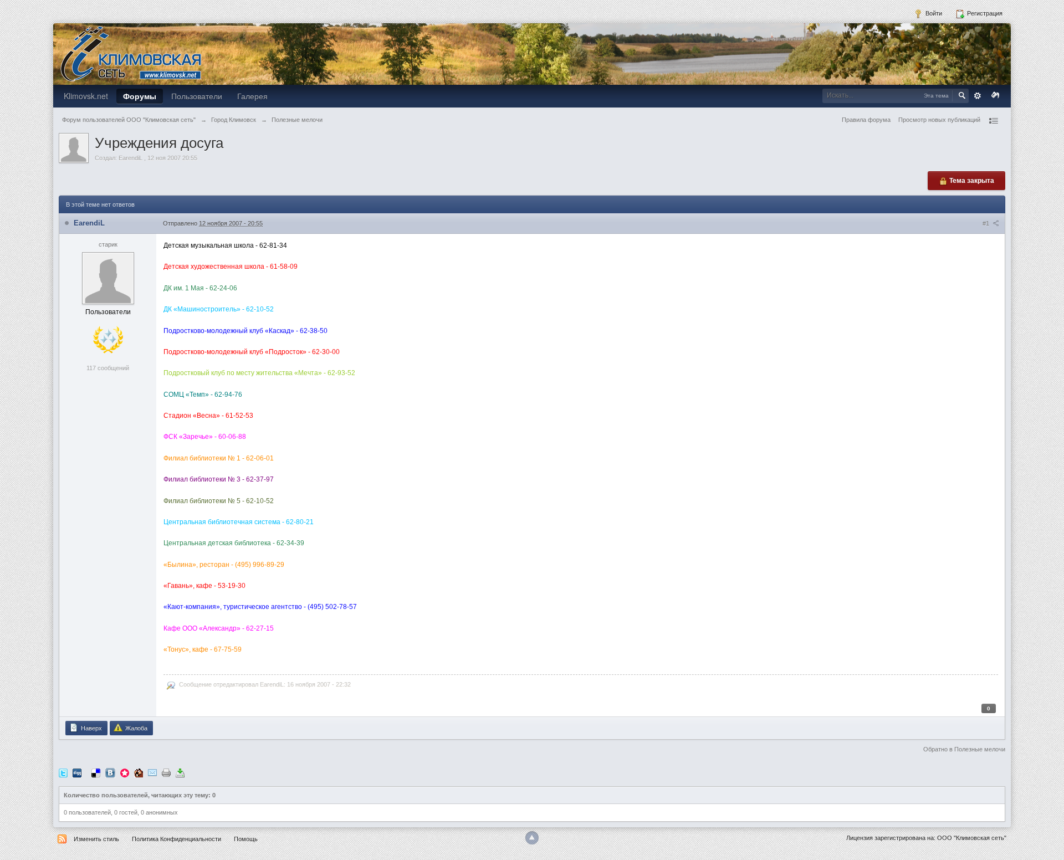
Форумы (139, 95)
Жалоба (135, 728)
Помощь (246, 839)
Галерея (252, 95)
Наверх (90, 728)
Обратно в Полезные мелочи (964, 749)
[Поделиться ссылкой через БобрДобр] (138, 772)
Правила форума (866, 119)
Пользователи (196, 95)
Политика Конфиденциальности (176, 839)
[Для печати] (166, 772)
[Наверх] (532, 837)
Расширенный (977, 96)
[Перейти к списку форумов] (130, 53)
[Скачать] (180, 772)
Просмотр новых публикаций (939, 119)
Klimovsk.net (86, 95)
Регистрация (983, 13)
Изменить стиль (96, 839)
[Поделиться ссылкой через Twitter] (63, 772)
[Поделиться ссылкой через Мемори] (124, 772)
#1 (987, 223)
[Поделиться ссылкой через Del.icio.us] (95, 772)
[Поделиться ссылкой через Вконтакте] (110, 772)
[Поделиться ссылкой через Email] (152, 772)
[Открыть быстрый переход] (993, 120)
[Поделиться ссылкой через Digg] (77, 772)
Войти (933, 13)
